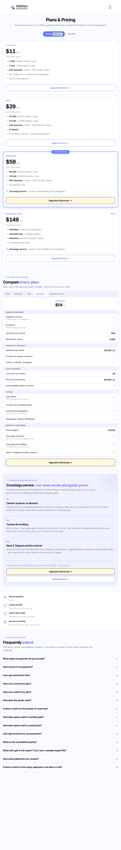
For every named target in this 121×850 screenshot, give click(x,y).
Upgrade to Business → (60, 462)
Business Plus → (60, 579)
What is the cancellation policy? (20, 742)
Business (40, 294)
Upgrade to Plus (60, 258)
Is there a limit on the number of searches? (25, 708)
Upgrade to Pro (60, 143)
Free (7, 294)
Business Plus (57, 294)
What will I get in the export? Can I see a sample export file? (35, 750)
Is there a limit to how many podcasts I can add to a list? (32, 767)
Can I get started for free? (16, 675)
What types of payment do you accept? (24, 658)
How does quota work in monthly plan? (23, 717)
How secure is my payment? (18, 666)
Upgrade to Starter (60, 88)
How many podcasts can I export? (21, 758)
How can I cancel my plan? (17, 683)
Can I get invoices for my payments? (22, 733)
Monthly (72, 34)
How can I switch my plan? (17, 692)
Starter (18, 294)
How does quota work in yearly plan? (22, 725)
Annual (53, 34)
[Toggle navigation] (108, 7)
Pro (29, 294)
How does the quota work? (17, 700)
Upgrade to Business (60, 200)
